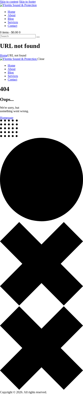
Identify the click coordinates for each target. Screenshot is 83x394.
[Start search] (38, 37)
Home (4, 55)
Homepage (6, 117)
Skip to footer (27, 1)
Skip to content (9, 1)
